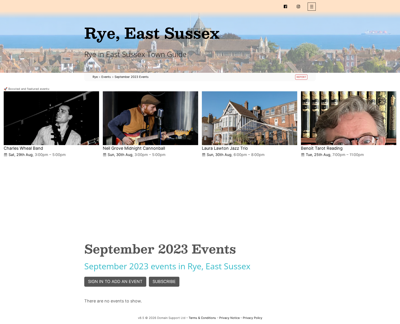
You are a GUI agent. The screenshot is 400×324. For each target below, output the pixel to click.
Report (301, 77)
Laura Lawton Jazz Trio (225, 148)
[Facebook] (285, 6)
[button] (312, 7)
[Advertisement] (200, 195)
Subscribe (164, 281)
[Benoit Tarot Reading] (348, 118)
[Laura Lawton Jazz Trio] (249, 118)
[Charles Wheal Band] (51, 118)
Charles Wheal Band (23, 148)
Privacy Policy (252, 318)
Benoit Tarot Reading (322, 148)
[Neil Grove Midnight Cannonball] (150, 118)
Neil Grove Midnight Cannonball (134, 148)
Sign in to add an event (115, 281)
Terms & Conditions (202, 318)
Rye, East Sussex (151, 32)
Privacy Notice (229, 318)
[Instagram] (298, 6)
